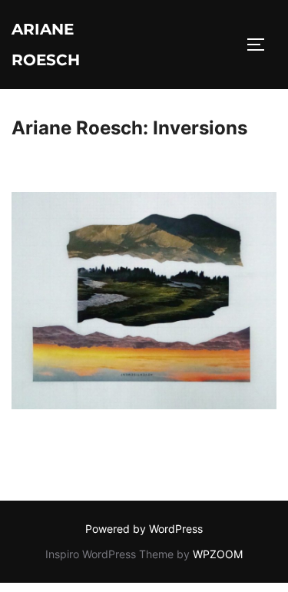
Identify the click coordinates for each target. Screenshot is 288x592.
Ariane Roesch (46, 44)
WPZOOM (218, 554)
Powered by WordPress (144, 528)
